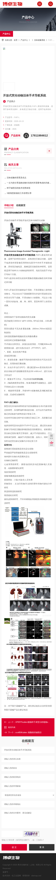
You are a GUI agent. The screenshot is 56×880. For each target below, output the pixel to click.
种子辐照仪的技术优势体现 (18, 188)
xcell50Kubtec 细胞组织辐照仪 (28, 732)
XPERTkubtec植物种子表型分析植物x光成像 (34, 722)
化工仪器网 (16, 876)
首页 (15, 40)
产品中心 (6, 34)
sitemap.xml (36, 876)
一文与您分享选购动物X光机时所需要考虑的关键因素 (29, 183)
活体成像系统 (39, 40)
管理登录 (26, 876)
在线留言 (21, 205)
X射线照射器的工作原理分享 (19, 193)
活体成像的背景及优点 (16, 177)
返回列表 (11, 727)
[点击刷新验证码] (31, 833)
